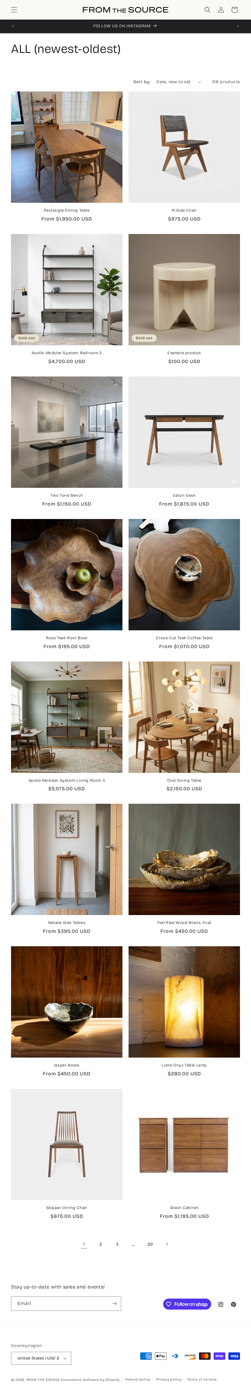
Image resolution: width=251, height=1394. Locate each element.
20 (150, 1244)
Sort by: (141, 81)
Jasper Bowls (67, 1065)
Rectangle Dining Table (66, 210)
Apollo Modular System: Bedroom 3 (67, 352)
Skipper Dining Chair (67, 1207)
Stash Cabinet (184, 1207)
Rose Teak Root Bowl (66, 638)
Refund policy (138, 1379)
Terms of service (201, 1379)
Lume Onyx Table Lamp (184, 1065)
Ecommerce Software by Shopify (90, 1380)
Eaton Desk (184, 495)
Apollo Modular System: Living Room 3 (66, 780)
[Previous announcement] (13, 26)
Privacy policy (169, 1379)
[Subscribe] (114, 1303)
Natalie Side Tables (66, 922)
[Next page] (167, 1244)
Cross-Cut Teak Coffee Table (184, 638)
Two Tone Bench (67, 495)
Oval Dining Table (184, 780)
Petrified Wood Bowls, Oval (184, 922)
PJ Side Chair (184, 210)
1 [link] (84, 1244)
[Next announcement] (238, 26)
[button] (14, 10)
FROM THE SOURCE (43, 1380)
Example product (184, 352)
